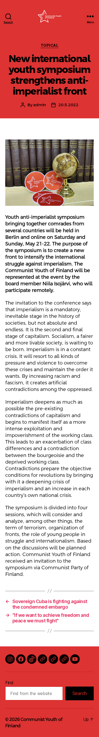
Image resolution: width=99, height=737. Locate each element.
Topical (50, 45)
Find (9, 682)
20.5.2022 (68, 104)
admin (39, 104)
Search (79, 693)
